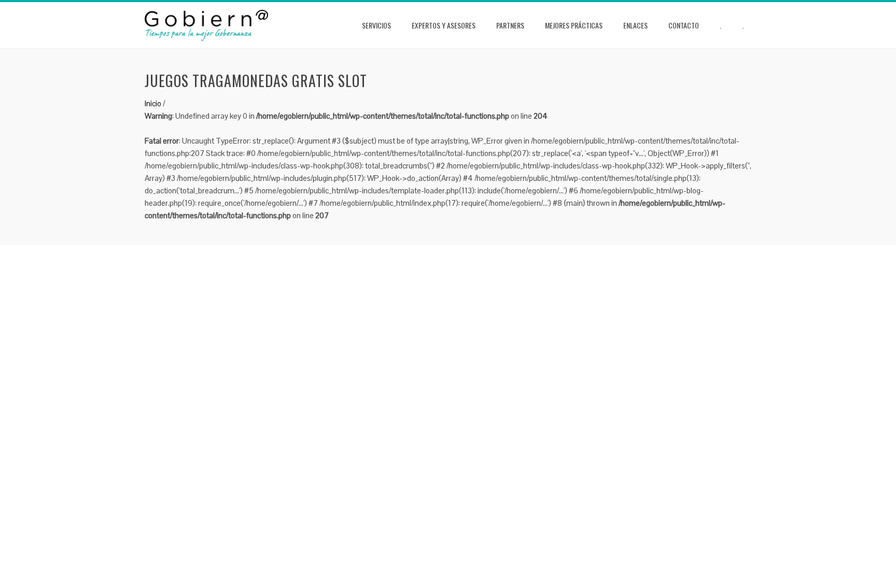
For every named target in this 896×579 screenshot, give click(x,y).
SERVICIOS (376, 25)
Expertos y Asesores (443, 25)
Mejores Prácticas (574, 25)
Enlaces (635, 25)
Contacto (683, 25)
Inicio (153, 103)
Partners (510, 25)
